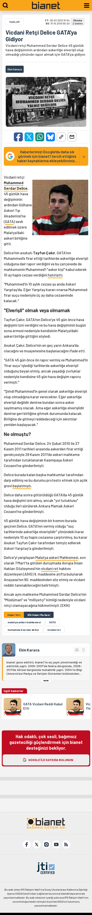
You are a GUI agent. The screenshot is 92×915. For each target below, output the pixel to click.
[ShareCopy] (61, 136)
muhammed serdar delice (23, 629)
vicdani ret (49, 568)
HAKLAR (14, 21)
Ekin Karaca (29, 650)
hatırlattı (55, 275)
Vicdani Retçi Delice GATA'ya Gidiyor (41, 35)
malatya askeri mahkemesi (24, 622)
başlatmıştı (22, 485)
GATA (9, 221)
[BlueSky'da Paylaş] (50, 136)
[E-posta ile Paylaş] (71, 136)
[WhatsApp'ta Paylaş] (39, 136)
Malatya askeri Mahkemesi (56, 557)
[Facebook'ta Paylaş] (18, 136)
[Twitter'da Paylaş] (29, 136)
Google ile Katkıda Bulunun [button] (50, 760)
